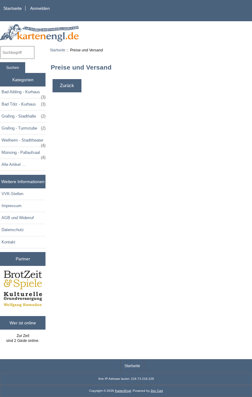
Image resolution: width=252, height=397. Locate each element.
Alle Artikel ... (14, 164)
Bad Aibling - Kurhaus (23, 94)
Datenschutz (13, 229)
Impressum (12, 205)
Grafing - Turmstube (23, 128)
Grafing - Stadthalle (23, 116)
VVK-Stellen (12, 193)
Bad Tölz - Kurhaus (23, 104)
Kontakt (8, 242)
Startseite (12, 8)
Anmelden (40, 8)
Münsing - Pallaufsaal (23, 154)
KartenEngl (123, 390)
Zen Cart (157, 390)
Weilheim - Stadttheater (23, 142)
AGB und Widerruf (18, 217)
